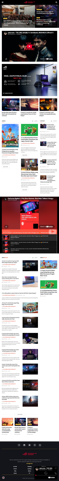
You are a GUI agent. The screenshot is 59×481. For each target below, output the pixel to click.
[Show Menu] (2, 2)
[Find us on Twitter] (39, 445)
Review (36, 257)
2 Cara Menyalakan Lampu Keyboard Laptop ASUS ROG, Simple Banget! (19, 293)
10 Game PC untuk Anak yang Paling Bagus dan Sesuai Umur (10, 303)
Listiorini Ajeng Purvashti (9, 155)
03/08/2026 (5, 355)
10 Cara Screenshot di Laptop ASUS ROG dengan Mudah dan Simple (10, 261)
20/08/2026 (43, 149)
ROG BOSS (6, 27)
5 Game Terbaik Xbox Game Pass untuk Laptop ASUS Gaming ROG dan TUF (11, 366)
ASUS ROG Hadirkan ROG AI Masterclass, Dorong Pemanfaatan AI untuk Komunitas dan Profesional (46, 22)
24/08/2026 (39, 16)
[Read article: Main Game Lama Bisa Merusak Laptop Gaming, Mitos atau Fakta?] (30, 281)
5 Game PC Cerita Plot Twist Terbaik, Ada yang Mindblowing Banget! (29, 114)
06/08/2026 (5, 322)
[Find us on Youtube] (29, 445)
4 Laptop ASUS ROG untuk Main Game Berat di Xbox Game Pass (11, 381)
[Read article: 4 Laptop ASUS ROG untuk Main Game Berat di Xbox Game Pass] (30, 385)
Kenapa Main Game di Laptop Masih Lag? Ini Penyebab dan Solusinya (51, 144)
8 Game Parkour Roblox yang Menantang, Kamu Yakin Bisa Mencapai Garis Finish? (29, 174)
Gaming (35, 121)
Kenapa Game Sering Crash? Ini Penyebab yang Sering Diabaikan (45, 12)
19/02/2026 (24, 179)
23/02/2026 (5, 156)
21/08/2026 (5, 434)
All (32, 121)
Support (39, 9)
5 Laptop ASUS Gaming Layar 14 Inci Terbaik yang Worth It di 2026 (10, 350)
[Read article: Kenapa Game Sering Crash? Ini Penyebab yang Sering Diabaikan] (43, 126)
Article (15, 466)
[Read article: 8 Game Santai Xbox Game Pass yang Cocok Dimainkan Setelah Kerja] (7, 422)
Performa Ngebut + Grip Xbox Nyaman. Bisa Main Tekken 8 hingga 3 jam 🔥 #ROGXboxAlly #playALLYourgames (30, 232)
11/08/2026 (5, 282)
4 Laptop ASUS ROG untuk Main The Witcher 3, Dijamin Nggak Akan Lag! (48, 114)
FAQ (15, 471)
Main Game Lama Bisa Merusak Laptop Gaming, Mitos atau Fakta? (10, 277)
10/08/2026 (20, 295)
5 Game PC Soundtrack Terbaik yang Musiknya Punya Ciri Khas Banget (9, 114)
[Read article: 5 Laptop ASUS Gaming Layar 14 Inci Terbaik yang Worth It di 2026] (30, 354)
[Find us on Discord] (24, 445)
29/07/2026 (5, 385)
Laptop (29, 468)
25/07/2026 (12, 27)
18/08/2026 (30, 434)
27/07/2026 (5, 403)
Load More (19, 414)
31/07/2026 (5, 371)
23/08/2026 (39, 27)
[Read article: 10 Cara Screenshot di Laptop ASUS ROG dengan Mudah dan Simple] (30, 265)
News (38, 17)
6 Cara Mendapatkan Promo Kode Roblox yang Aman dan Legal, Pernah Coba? (29, 139)
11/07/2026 (43, 184)
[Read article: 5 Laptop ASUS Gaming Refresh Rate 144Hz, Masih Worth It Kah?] (30, 322)
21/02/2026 (24, 145)
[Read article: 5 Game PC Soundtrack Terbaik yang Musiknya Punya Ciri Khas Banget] (11, 104)
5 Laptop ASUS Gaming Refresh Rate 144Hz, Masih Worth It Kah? (11, 318)
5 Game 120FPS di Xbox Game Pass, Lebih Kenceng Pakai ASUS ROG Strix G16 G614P (10, 398)
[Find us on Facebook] (19, 445)
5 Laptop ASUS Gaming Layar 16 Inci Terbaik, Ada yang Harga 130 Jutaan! (10, 334)
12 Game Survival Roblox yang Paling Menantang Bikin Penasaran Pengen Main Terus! (10, 151)
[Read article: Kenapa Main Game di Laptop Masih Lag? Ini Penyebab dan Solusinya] (43, 144)
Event (5, 18)
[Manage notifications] (3, 477)
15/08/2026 (43, 166)
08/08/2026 (5, 308)
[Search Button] (56, 2)
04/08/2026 (5, 339)
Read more (6, 166)
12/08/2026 (5, 266)
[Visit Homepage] (29, 2)
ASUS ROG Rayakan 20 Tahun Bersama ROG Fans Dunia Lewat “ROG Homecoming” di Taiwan (17, 23)
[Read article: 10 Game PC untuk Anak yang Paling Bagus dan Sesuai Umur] (30, 307)
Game (4, 145)
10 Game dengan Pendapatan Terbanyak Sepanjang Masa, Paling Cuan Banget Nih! (47, 179)
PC (29, 473)
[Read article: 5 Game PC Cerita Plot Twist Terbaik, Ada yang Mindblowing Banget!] (29, 104)
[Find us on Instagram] (34, 445)
